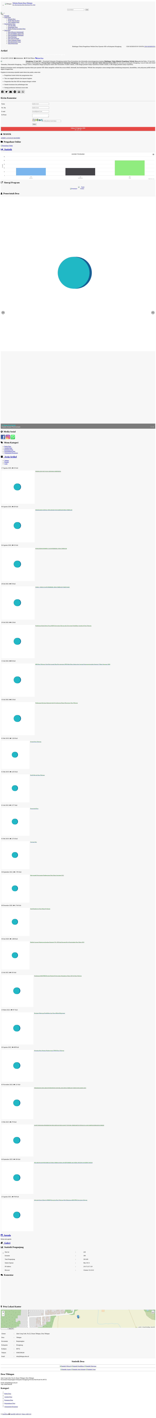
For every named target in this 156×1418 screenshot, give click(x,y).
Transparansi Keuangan (11, 453)
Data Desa (7, 30)
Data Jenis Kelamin (13, 38)
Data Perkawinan (13, 43)
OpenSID (153, 1327)
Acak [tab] (5, 464)
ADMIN (3, 138)
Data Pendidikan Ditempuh (15, 35)
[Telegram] (15, 92)
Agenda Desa (8, 448)
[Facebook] (2, 92)
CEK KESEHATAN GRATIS (144, 46)
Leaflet (139, 1327)
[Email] (11, 92)
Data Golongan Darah (14, 40)
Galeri (6, 1243)
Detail (10, 1328)
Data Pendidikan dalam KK (16, 33)
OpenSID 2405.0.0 (15, 1414)
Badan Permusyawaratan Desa (16, 29)
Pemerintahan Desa (9, 24)
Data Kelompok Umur (14, 42)
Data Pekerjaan (12, 37)
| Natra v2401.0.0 (26, 1414)
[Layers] (152, 1312)
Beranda (6, 16)
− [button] (3, 1315)
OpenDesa (5, 1414)
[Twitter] (6, 92)
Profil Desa (7, 17)
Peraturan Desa (8, 449)
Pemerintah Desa (13, 27)
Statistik (7, 149)
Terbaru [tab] (6, 460)
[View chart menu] (153, 154)
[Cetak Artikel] (19, 92)
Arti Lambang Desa (13, 22)
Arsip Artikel (10, 457)
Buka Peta (4, 1328)
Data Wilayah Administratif (15, 32)
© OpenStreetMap (146, 1327)
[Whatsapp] (23, 92)
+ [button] (3, 1312)
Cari (87, 9)
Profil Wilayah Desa (13, 20)
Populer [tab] (6, 462)
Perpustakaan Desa (9, 451)
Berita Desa (40, 58)
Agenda (7, 1235)
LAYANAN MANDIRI (13, 138)
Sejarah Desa (11, 19)
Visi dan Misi (12, 25)
